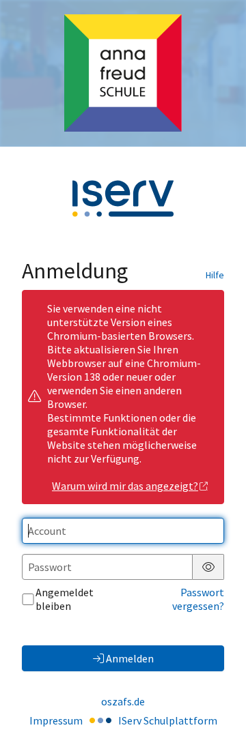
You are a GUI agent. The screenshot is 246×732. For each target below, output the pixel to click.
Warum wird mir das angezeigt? (125, 486)
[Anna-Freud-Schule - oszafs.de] (123, 73)
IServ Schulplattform (167, 720)
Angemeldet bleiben (65, 599)
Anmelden (130, 658)
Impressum (56, 720)
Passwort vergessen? (198, 599)
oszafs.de (123, 701)
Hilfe (215, 275)
